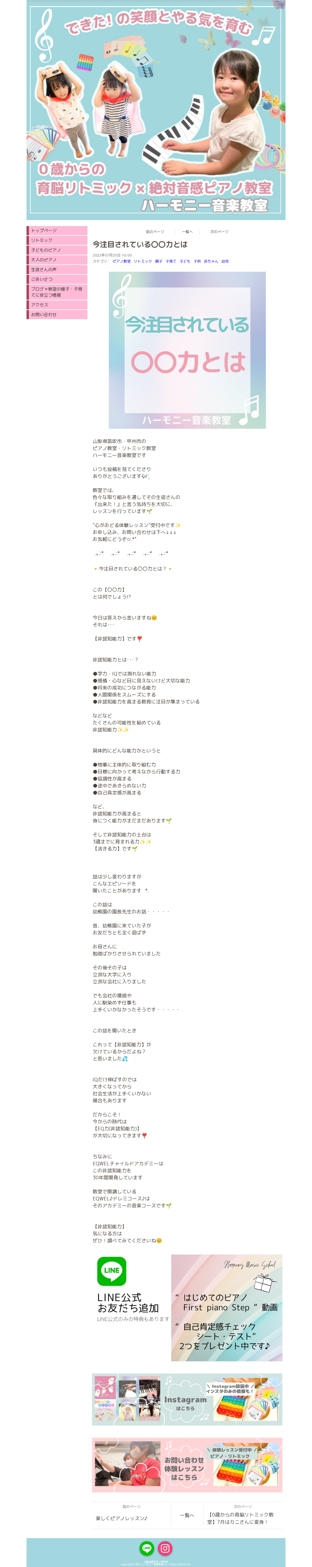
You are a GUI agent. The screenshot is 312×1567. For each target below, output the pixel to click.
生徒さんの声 (44, 269)
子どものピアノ (46, 250)
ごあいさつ (41, 279)
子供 (197, 261)
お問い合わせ (44, 314)
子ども (184, 261)
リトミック (143, 261)
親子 (158, 261)
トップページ (44, 230)
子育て (170, 261)
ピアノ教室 (121, 261)
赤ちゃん (211, 261)
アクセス (39, 305)
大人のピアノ (44, 260)
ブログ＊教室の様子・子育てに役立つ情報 (56, 292)
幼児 (225, 261)
